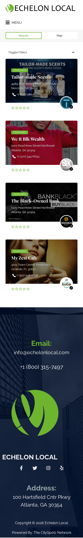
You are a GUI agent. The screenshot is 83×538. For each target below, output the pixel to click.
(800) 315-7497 (44, 366)
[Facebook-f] (21, 468)
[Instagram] (48, 468)
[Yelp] (61, 468)
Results (23, 35)
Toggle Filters (17, 52)
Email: (41, 343)
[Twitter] (34, 468)
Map (59, 35)
